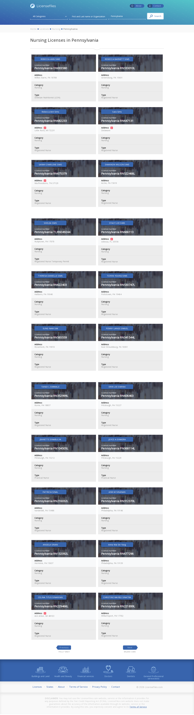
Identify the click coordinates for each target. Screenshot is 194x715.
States (49, 686)
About (61, 686)
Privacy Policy (99, 686)
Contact (115, 686)
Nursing (56, 29)
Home (33, 29)
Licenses (44, 29)
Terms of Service (78, 686)
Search (157, 16)
